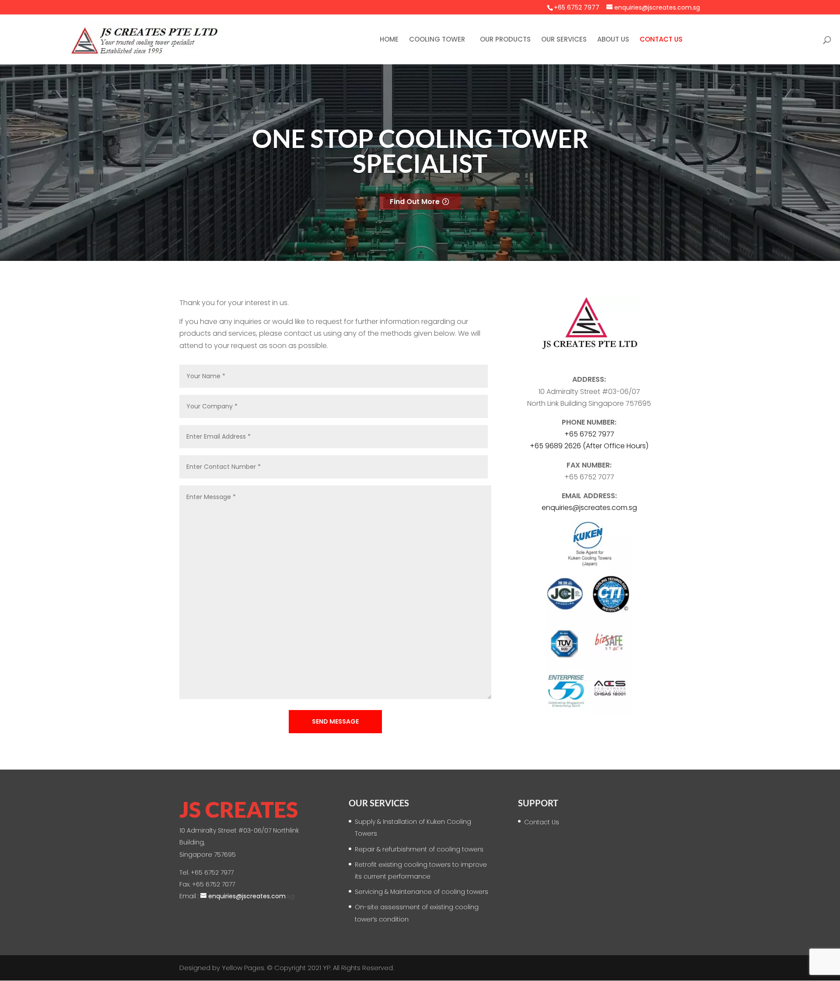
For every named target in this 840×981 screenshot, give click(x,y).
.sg (589, 508)
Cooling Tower (437, 40)
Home (389, 40)
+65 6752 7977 (576, 7)
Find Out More (415, 202)
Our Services (564, 40)
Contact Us (661, 40)
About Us (613, 40)
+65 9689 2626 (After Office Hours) (589, 446)
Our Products (505, 40)
